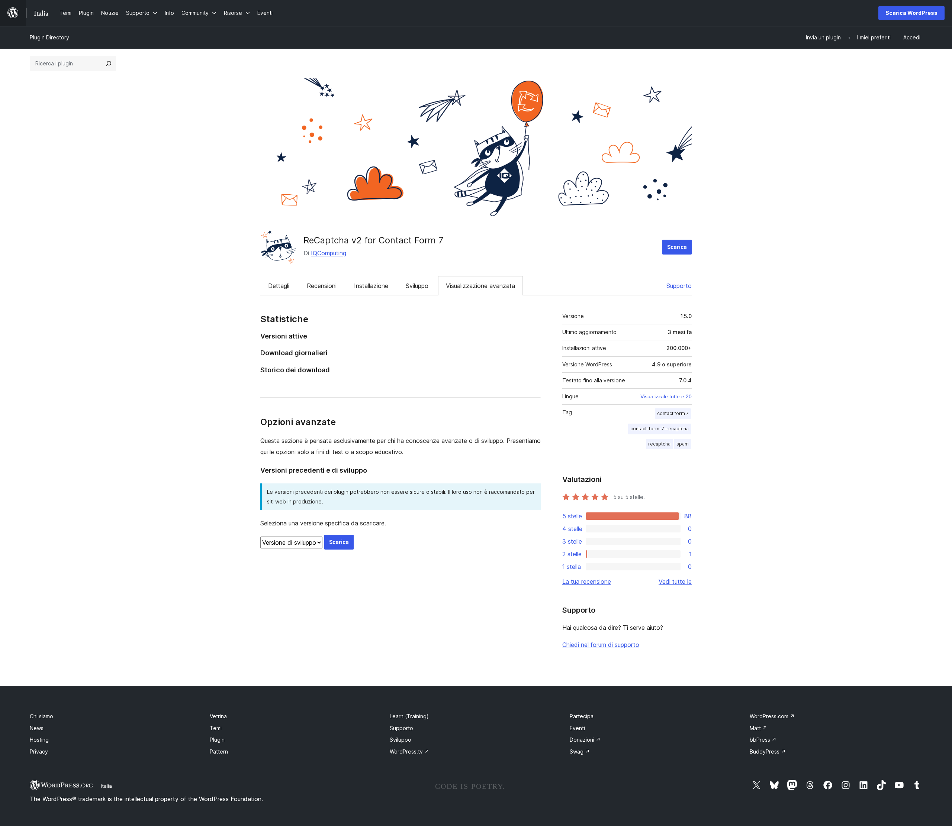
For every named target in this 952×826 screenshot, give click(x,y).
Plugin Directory (49, 37)
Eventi (577, 728)
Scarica (677, 247)
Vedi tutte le (675, 581)
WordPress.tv (409, 751)
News (37, 728)
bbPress (763, 739)
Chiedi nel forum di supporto (600, 644)
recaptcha (659, 444)
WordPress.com (772, 716)
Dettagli (278, 285)
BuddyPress (768, 751)
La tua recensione (586, 581)
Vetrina (218, 716)
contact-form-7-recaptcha (659, 428)
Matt (758, 728)
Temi (216, 728)
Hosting (39, 739)
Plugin (217, 739)
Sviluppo (417, 285)
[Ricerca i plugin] (108, 63)
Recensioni (322, 285)
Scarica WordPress (911, 13)
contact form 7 (673, 413)
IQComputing (328, 253)
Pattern (219, 751)
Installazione (371, 285)
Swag (580, 751)
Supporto (679, 285)
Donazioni (585, 739)
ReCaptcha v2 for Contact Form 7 (373, 240)
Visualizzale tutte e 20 (666, 396)
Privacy (39, 751)
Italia (106, 786)
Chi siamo (41, 716)
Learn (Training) (409, 716)
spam (682, 444)
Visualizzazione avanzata (480, 285)
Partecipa (582, 716)
